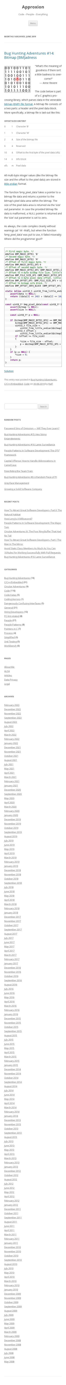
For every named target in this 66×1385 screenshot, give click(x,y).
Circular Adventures (14, 586)
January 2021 (11, 785)
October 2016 (11, 976)
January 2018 (11, 912)
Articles (8, 675)
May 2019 (9, 849)
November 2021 (12, 751)
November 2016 (12, 971)
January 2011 (11, 1243)
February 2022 (11, 739)
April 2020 (9, 802)
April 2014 (9, 1103)
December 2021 (12, 747)
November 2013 (12, 1124)
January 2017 (11, 963)
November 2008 (12, 1344)
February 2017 (11, 959)
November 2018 (12, 874)
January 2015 (11, 1065)
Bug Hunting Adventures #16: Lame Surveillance (29, 444)
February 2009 (11, 1336)
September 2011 (13, 1217)
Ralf (50, 383)
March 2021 (10, 777)
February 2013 (11, 1162)
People (8, 620)
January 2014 (11, 1115)
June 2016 (9, 993)
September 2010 (13, 1259)
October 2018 (11, 878)
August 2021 (10, 760)
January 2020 (11, 815)
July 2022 (8, 726)
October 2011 (11, 1213)
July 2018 (8, 887)
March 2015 (10, 1056)
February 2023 (11, 705)
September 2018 (13, 883)
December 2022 (12, 709)
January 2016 (11, 1014)
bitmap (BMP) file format (18, 104)
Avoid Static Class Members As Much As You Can (30, 548)
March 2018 (10, 904)
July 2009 (8, 1315)
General (8, 607)
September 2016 (13, 980)
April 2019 (9, 853)
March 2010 (10, 1281)
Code (27, 383)
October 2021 (11, 755)
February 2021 (11, 781)
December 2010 (12, 1247)
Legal (7, 683)
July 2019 (8, 840)
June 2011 (9, 1226)
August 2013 (10, 1137)
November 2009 (12, 1298)
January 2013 (11, 1166)
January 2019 (11, 866)
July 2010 (8, 1268)
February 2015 (11, 1060)
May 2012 (9, 1192)
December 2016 (12, 967)
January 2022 (11, 743)
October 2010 (11, 1255)
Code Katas (10, 594)
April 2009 (9, 1327)
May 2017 (9, 946)
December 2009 (12, 1293)
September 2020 (13, 794)
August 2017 (10, 933)
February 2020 (11, 811)
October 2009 (11, 1302)
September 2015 (13, 1031)
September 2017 (13, 929)
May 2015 (9, 1048)
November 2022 (12, 713)
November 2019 (12, 823)
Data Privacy (11, 679)
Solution (9, 371)
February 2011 (11, 1238)
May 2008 (9, 1361)
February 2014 (11, 1111)
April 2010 (9, 1276)
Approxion (33, 7)
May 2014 (9, 1099)
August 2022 (10, 722)
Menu (33, 23)
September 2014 (13, 1082)
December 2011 (12, 1209)
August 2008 (10, 1348)
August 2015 (10, 1035)
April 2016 (9, 1001)
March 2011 (10, 1234)
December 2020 (12, 789)
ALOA (7, 671)
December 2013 (12, 1120)
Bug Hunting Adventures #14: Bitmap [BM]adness (29, 55)
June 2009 (9, 1319)
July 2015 (8, 1039)
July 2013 (8, 1141)
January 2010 (11, 1289)
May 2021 (9, 768)
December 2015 (12, 1018)
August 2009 (10, 1310)
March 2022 (10, 734)
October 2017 (11, 925)
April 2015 (9, 1052)
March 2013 (10, 1158)
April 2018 (9, 899)
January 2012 (11, 1204)
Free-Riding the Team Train (18, 471)
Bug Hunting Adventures (44, 379)
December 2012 (12, 1171)
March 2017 (10, 955)
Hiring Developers (13, 611)
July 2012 (8, 1183)
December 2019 (12, 819)
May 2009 (9, 1323)
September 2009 (13, 1306)
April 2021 (9, 772)
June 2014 (9, 1094)
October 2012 (11, 1175)
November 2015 (12, 1022)
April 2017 (9, 950)
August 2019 (10, 836)
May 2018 (9, 895)
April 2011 (9, 1230)
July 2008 (8, 1353)
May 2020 (9, 798)
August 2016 (10, 984)
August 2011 (10, 1221)
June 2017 (9, 942)
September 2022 (13, 717)
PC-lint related (11, 616)
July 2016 (8, 988)
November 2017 (12, 921)
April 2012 (9, 1196)
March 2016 (10, 1005)
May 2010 (9, 1272)
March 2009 (10, 1331)
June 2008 (9, 1357)
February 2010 (11, 1285)
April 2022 (9, 730)
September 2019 (13, 832)
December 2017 (12, 916)
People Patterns (12, 624)
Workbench (10, 645)
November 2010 (12, 1251)
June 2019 (9, 844)
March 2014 (10, 1107)
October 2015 (11, 1027)
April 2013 (9, 1154)
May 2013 (9, 1149)
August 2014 (10, 1086)
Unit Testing (10, 641)
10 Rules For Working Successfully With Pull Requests (32, 552)
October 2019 (11, 827)
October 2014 (11, 1077)
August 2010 (10, 1264)
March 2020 (10, 806)
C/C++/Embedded (13, 383)
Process (8, 633)
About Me (9, 666)
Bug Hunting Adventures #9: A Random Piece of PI (30, 477)
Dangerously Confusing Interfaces (22, 603)
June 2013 (9, 1145)
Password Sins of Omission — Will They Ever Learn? (31, 428)
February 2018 (11, 908)
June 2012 (9, 1187)
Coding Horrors (12, 599)
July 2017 (8, 938)
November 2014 (12, 1073)
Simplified (9, 637)
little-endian (10, 183)
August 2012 (10, 1179)
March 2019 (10, 857)
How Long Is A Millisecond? (18, 518)
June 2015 (9, 1043)
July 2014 (8, 1090)
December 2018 (12, 870)
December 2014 (12, 1069)
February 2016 (11, 1010)
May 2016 (9, 997)
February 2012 (11, 1200)
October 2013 (11, 1128)
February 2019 (11, 861)
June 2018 (9, 891)
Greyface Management (16, 483)
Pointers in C (11, 628)
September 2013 (13, 1132)
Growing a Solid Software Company (23, 489)
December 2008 (12, 1340)
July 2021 (8, 764)
